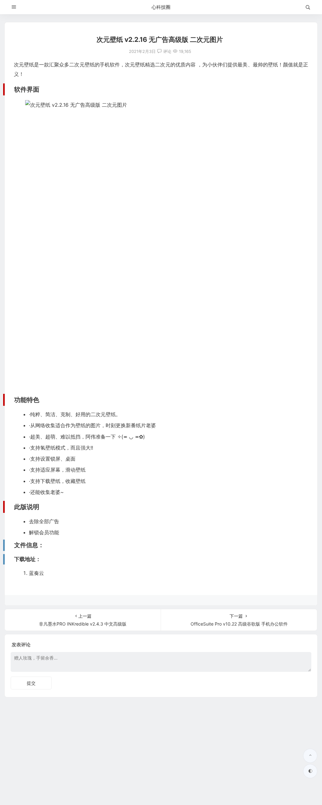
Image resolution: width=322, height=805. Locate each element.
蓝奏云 (36, 573)
